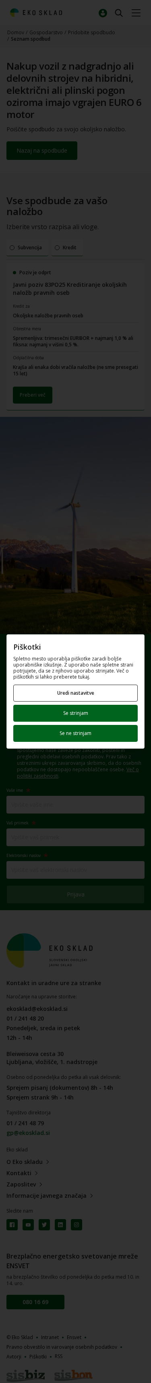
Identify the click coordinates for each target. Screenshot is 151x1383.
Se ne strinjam (75, 733)
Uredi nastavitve (75, 692)
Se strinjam (75, 713)
